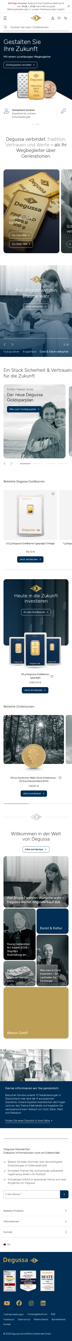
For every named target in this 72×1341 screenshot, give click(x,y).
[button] (53, 494)
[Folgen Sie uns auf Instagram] (31, 1303)
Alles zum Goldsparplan (22, 409)
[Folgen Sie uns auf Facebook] (19, 1303)
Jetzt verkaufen (34, 306)
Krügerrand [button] (29, 351)
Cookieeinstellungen (14, 1314)
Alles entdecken (34, 849)
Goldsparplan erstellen (18, 64)
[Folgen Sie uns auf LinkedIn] (43, 1303)
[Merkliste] (59, 18)
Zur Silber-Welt (19, 244)
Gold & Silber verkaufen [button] (54, 351)
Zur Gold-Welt (19, 235)
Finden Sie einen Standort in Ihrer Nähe (27, 1120)
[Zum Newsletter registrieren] (64, 1194)
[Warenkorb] (65, 18)
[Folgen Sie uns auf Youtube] (6, 1303)
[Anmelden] (53, 18)
